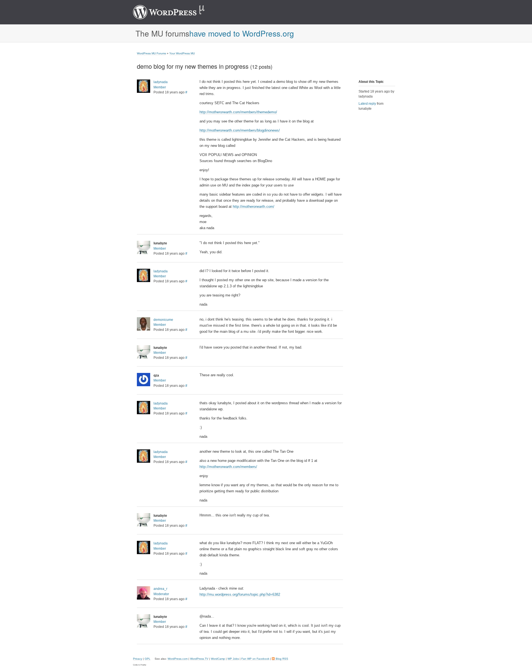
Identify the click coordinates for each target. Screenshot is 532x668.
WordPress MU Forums (151, 53)
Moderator (161, 594)
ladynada (161, 82)
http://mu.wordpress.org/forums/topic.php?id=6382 (240, 594)
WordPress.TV (199, 658)
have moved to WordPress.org (241, 33)
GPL (147, 658)
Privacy (137, 658)
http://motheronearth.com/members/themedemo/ (238, 112)
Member (160, 87)
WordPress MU (174, 12)
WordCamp (218, 658)
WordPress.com (178, 658)
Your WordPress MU (182, 53)
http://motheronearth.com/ (253, 206)
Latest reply (367, 104)
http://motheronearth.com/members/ (228, 467)
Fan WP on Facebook (255, 658)
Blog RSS (282, 658)
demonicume (163, 320)
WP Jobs (233, 658)
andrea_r (160, 589)
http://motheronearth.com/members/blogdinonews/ (240, 130)
